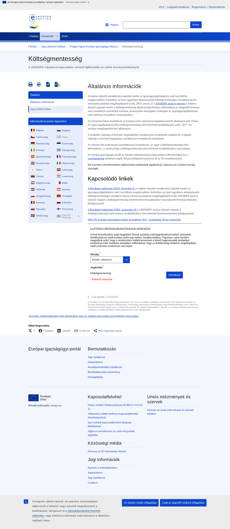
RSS (161, 7)
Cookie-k (93, 482)
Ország (94, 254)
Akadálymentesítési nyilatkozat (105, 367)
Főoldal (34, 36)
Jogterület (96, 267)
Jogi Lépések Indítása (53, 46)
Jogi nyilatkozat (96, 357)
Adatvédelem (95, 362)
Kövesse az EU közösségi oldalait (107, 451)
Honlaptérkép (95, 377)
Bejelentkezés (217, 7)
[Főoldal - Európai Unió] (39, 397)
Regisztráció (199, 7)
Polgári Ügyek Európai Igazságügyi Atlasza (94, 46)
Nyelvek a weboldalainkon (102, 467)
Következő (174, 275)
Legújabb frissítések (178, 7)
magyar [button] (114, 24)
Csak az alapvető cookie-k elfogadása (183, 502)
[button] (32, 331)
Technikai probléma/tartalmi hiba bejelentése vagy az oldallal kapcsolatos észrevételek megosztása (83, 316)
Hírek (65, 36)
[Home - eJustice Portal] (39, 21)
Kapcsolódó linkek (40, 109)
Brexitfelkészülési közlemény (104, 372)
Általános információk (42, 102)
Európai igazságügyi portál (54, 348)
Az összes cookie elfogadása (140, 502)
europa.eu (55, 405)
